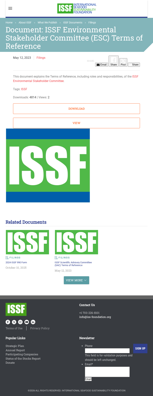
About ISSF (25, 22)
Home (9, 22)
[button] (10, 8)
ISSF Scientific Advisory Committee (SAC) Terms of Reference (73, 264)
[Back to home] (76, 8)
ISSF (24, 89)
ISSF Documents (72, 22)
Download (76, 108)
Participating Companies (22, 354)
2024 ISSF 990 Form (16, 262)
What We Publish (47, 22)
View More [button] (74, 280)
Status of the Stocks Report (23, 358)
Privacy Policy (40, 328)
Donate (10, 362)
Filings (92, 22)
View (76, 123)
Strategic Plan (15, 346)
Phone (89, 346)
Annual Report (15, 350)
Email (89, 364)
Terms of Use (14, 328)
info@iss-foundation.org (95, 317)
